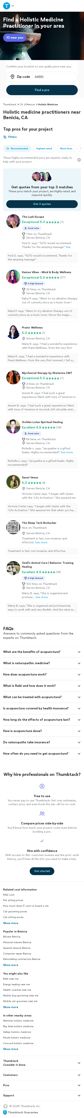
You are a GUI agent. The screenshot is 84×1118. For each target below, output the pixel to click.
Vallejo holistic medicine (17, 1032)
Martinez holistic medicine (18, 1020)
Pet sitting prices (13, 900)
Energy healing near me (16, 984)
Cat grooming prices (15, 911)
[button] (42, 651)
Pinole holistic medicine (16, 1037)
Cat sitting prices (13, 917)
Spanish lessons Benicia (16, 948)
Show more (10, 923)
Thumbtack (9, 104)
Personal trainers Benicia (17, 942)
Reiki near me (10, 978)
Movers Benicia (11, 936)
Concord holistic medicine (18, 1043)
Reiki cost (8, 894)
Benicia (30, 104)
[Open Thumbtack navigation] (9, 6)
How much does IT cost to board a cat (26, 906)
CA (21, 104)
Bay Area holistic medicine (18, 1026)
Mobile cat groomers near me (20, 1001)
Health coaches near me (17, 990)
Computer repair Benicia (17, 953)
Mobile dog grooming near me (20, 995)
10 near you (14, 37)
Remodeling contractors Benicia (21, 959)
